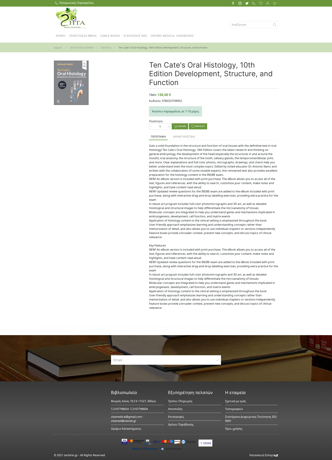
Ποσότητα (156, 121)
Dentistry (106, 47)
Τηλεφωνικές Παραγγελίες (76, 3)
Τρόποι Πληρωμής (180, 401)
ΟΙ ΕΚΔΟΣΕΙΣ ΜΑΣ (135, 35)
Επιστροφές (176, 417)
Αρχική (58, 47)
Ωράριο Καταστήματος (126, 429)
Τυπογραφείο (234, 409)
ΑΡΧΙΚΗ (61, 35)
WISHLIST (200, 126)
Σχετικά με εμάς (235, 401)
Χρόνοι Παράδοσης (181, 424)
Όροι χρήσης (233, 429)
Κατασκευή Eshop (262, 455)
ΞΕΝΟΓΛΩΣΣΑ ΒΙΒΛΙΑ (83, 35)
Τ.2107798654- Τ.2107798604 (129, 409)
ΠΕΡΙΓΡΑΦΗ (158, 137)
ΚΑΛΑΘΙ (181, 126)
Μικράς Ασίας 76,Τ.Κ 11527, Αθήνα (133, 401)
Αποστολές (175, 409)
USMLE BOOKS (110, 35)
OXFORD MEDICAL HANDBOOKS (172, 35)
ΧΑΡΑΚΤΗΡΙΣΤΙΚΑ (184, 137)
